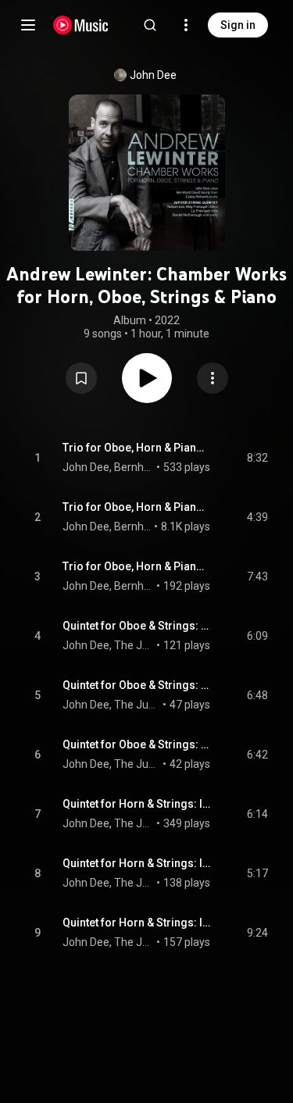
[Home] (81, 25)
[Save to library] (81, 378)
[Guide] (28, 25)
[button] (81, 378)
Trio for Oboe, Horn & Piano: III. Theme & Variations (137, 566)
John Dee (153, 75)
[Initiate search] (150, 24)
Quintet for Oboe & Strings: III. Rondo (137, 744)
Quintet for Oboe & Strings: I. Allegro (137, 625)
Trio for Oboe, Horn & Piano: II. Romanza (137, 507)
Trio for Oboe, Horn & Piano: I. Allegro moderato (137, 447)
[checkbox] (257, 457)
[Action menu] (212, 378)
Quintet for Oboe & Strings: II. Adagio (137, 685)
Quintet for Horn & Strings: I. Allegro (137, 804)
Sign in (237, 25)
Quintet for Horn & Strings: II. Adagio (137, 863)
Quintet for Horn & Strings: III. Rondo (137, 922)
